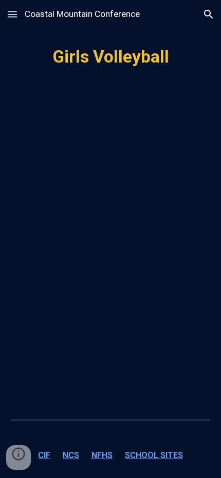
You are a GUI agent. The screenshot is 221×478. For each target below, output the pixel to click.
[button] (12, 14)
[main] (111, 57)
